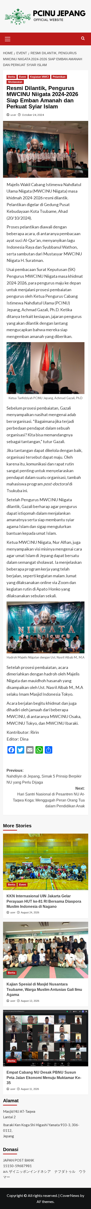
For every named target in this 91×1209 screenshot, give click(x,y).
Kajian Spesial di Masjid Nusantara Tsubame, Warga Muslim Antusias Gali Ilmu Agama (44, 989)
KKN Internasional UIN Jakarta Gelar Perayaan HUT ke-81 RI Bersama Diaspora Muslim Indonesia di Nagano (44, 901)
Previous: (44, 776)
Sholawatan (15, 81)
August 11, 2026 (30, 1089)
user (13, 115)
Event (22, 76)
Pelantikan (59, 76)
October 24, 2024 (33, 115)
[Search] (83, 38)
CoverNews (69, 1195)
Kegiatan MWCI (39, 76)
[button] (7, 38)
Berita (11, 76)
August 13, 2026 (30, 1000)
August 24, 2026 (30, 912)
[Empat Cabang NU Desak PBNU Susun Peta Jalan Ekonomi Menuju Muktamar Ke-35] (45, 1038)
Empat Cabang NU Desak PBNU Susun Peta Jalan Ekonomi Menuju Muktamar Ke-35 (44, 1077)
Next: (49, 797)
